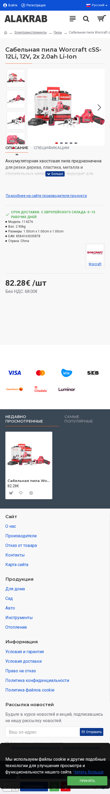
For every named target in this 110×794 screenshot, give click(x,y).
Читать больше (88, 772)
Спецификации (51, 148)
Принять (87, 781)
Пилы (58, 32)
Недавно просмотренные (24, 419)
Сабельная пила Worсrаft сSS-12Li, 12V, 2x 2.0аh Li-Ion (28, 480)
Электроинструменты (30, 32)
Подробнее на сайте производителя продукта (46, 196)
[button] (33, 107)
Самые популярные (78, 419)
